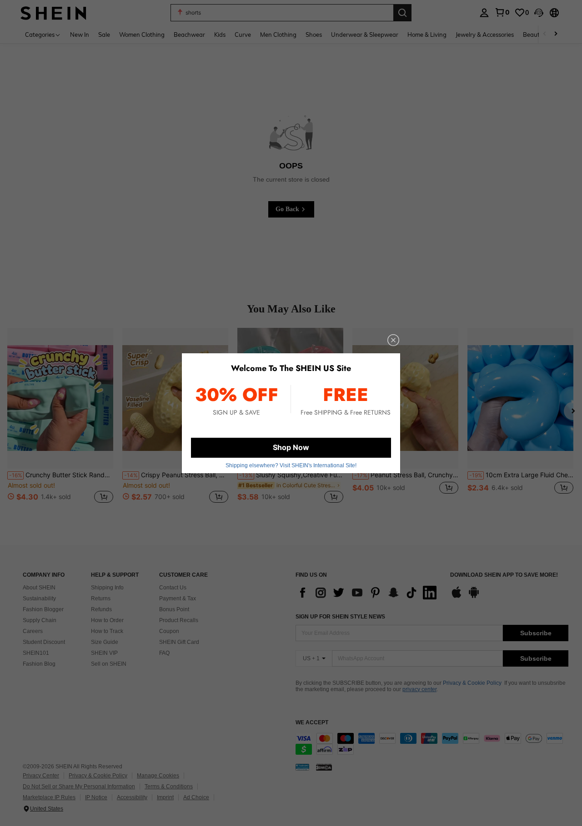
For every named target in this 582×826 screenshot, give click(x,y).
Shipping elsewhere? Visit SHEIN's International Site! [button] (291, 465)
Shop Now (291, 447)
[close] (393, 340)
